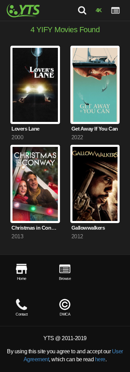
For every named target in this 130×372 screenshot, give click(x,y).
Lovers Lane (25, 129)
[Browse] (115, 10)
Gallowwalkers (88, 228)
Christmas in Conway (35, 228)
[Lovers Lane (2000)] (35, 85)
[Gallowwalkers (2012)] (95, 184)
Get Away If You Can (94, 129)
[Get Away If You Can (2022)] (95, 85)
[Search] (82, 10)
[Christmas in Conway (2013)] (35, 184)
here (100, 359)
